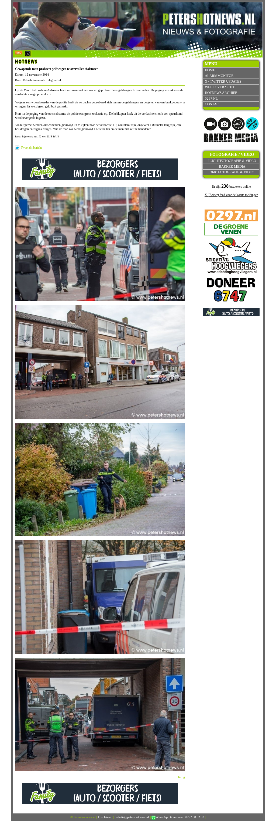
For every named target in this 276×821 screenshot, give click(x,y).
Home (210, 70)
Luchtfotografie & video (232, 161)
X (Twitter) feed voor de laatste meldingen (231, 195)
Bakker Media (232, 166)
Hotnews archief (221, 93)
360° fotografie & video (232, 172)
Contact (213, 104)
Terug (181, 777)
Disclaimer (105, 817)
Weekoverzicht (219, 87)
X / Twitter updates (223, 81)
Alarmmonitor (219, 76)
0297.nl (211, 98)
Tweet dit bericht (31, 148)
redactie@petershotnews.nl (132, 817)
